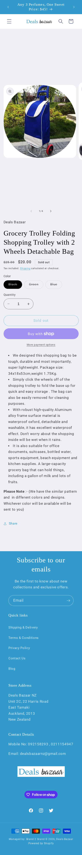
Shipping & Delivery (23, 627)
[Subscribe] (68, 600)
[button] (9, 21)
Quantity (10, 294)
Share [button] (13, 523)
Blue (56, 285)
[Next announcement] (74, 7)
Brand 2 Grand (35, 839)
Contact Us (17, 658)
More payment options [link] (41, 344)
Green (36, 285)
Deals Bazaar (64, 839)
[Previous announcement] (8, 7)
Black (15, 285)
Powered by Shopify (41, 843)
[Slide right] (50, 211)
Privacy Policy (19, 648)
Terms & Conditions (23, 638)
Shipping (25, 268)
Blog (11, 669)
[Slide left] (31, 211)
